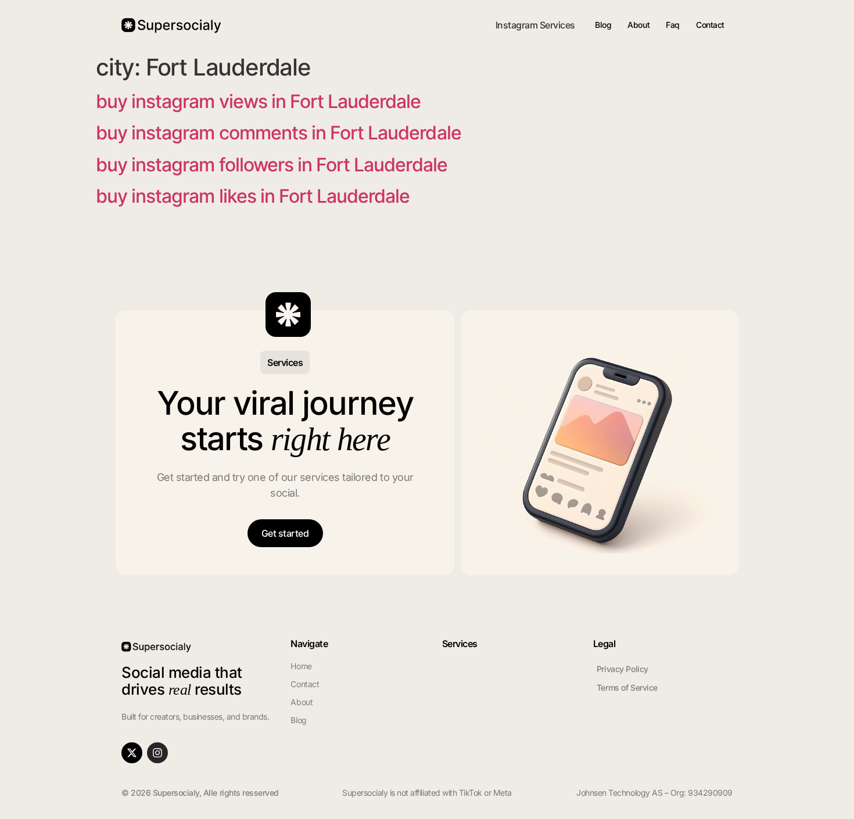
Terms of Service (627, 687)
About (638, 25)
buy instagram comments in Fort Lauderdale (278, 132)
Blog (603, 25)
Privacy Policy (622, 669)
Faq (673, 25)
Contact (710, 25)
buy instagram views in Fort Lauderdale (258, 101)
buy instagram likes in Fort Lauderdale (253, 196)
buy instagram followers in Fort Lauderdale (271, 164)
